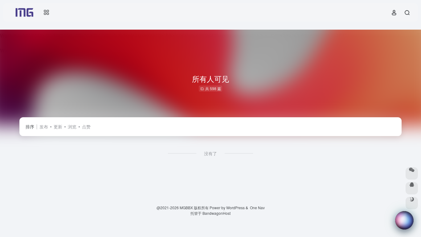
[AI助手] (404, 220)
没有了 (210, 153)
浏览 (72, 126)
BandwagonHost (216, 213)
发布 (43, 126)
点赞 (86, 126)
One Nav (257, 207)
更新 (58, 126)
